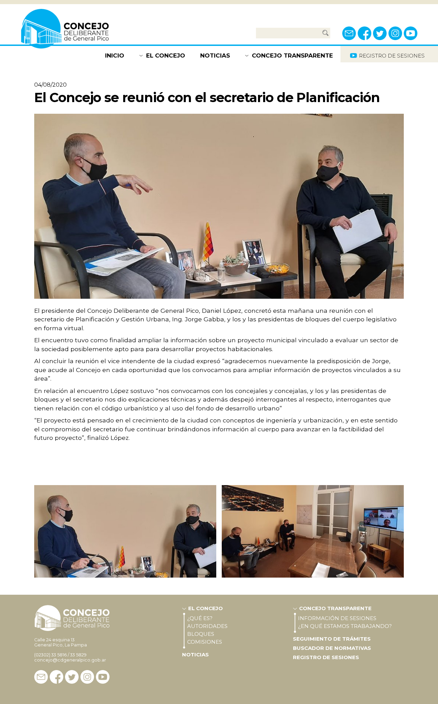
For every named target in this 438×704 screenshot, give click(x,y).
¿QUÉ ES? (199, 618)
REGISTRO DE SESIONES (326, 657)
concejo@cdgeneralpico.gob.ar (70, 660)
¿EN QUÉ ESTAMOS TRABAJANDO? (345, 626)
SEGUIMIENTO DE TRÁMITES (332, 638)
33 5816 (59, 654)
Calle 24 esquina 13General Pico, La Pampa (60, 642)
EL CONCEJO (165, 55)
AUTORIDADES (207, 626)
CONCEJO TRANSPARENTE (292, 55)
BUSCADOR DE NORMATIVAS (332, 648)
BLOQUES (200, 634)
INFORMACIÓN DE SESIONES (337, 618)
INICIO (114, 55)
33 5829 (78, 654)
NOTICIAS (215, 55)
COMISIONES (204, 642)
